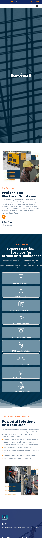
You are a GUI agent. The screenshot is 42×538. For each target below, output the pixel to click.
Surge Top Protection (21, 391)
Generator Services (21, 324)
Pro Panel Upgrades (21, 378)
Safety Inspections (21, 297)
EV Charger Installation (21, 351)
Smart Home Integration (21, 337)
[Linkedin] (2, 524)
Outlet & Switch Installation (21, 310)
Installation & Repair (21, 283)
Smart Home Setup (21, 364)
